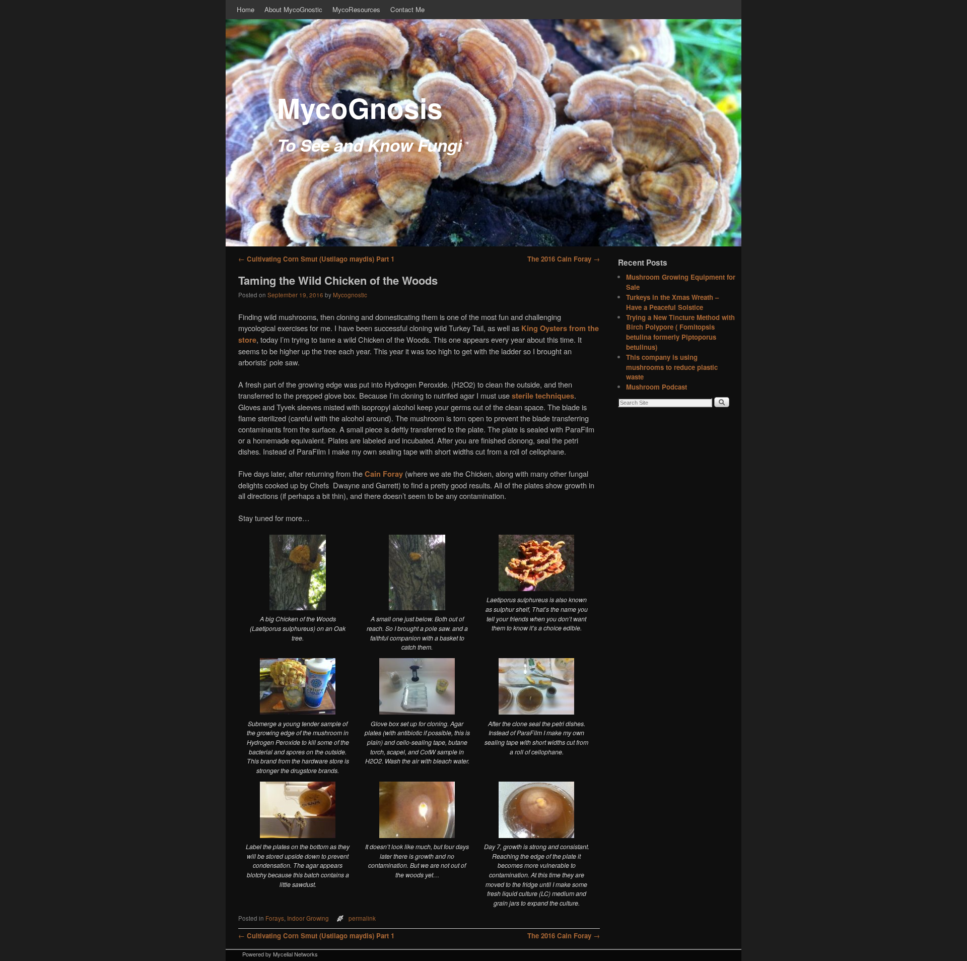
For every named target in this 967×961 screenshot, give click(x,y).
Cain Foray (384, 474)
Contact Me (407, 9)
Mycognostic (350, 295)
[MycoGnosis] (483, 132)
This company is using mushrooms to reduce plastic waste (672, 367)
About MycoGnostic (293, 9)
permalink (362, 918)
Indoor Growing (308, 918)
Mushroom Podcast (656, 387)
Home (245, 9)
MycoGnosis (360, 107)
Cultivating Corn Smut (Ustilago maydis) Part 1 (316, 259)
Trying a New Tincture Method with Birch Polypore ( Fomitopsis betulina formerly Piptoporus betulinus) (680, 332)
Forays (274, 918)
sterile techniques (543, 396)
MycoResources (356, 9)
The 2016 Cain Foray (563, 259)
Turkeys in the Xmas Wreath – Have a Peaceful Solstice (672, 302)
